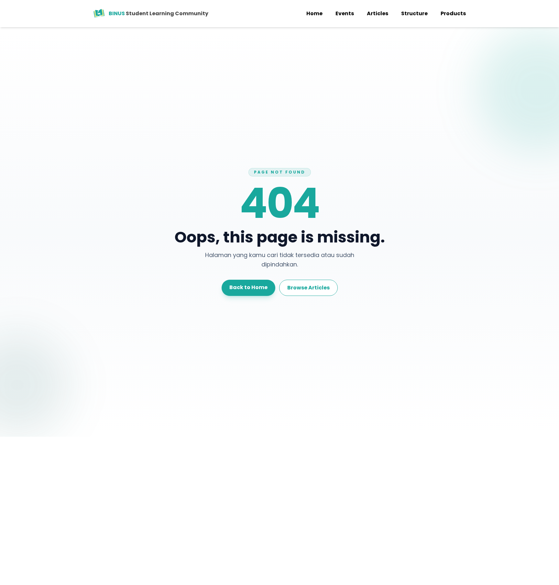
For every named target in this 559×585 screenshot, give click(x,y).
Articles (377, 13)
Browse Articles (308, 287)
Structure (414, 13)
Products (453, 13)
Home (314, 13)
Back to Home (248, 287)
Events (344, 13)
